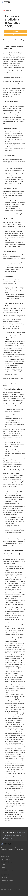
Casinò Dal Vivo (5, 859)
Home (4, 10)
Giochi (3, 864)
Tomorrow (15, 35)
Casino (3, 854)
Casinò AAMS (5, 875)
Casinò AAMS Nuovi (6, 862)
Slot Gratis (4, 877)
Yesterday (15, 31)
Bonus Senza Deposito (7, 880)
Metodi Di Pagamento (7, 870)
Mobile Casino (5, 856)
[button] (26, 2)
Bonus (3, 867)
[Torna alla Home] (5, 2)
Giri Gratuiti (4, 883)
